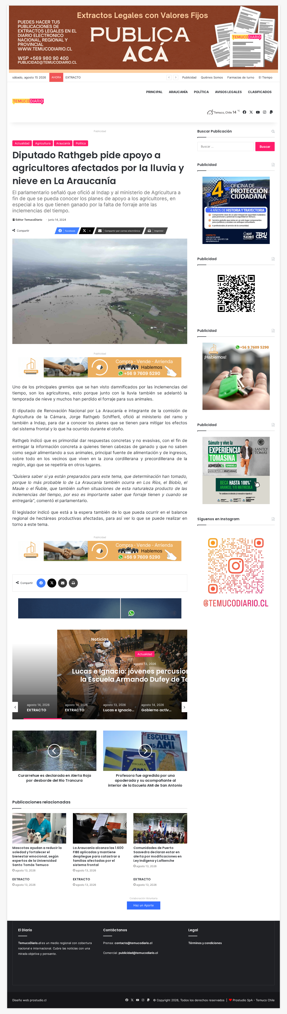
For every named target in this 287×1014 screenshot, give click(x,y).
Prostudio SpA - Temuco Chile (254, 1000)
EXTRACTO (73, 77)
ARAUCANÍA (178, 92)
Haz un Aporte (143, 905)
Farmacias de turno (240, 77)
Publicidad (189, 77)
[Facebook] (41, 583)
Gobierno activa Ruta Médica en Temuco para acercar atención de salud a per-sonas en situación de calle (145, 679)
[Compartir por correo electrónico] (62, 583)
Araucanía (63, 143)
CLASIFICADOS (260, 92)
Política (81, 143)
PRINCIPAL (154, 92)
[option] (43, 707)
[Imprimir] (73, 583)
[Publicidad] (143, 39)
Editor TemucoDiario (29, 219)
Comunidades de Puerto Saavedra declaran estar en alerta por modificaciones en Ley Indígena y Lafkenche (157, 854)
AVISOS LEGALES (228, 92)
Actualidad (22, 143)
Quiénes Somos (212, 77)
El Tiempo (265, 77)
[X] (51, 583)
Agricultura (42, 143)
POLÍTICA (201, 92)
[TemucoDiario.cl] (28, 102)
